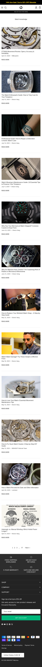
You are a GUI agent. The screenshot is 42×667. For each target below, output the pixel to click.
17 (22, 548)
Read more (5, 59)
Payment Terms (29, 645)
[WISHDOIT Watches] (21, 7)
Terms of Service (7, 645)
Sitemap (4, 648)
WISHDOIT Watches (12, 660)
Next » (27, 548)
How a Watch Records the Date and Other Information (20, 487)
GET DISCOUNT (21, 618)
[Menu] (2, 7)
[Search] (6, 7)
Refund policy (18, 645)
